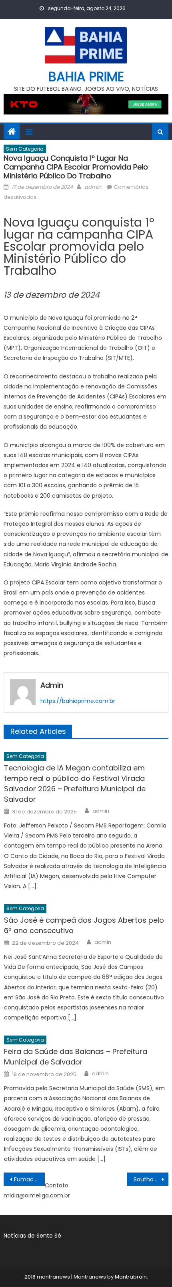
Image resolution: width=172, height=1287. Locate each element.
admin (92, 187)
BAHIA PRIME (86, 76)
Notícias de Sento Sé (32, 1236)
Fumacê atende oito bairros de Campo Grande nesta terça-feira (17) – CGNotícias (29, 1179)
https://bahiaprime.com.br (77, 701)
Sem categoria (25, 148)
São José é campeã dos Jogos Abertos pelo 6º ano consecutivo (84, 925)
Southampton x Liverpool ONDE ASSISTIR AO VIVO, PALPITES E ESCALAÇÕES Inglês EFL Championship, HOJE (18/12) (151, 1179)
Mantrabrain (131, 1277)
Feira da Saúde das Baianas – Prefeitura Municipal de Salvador (75, 1056)
